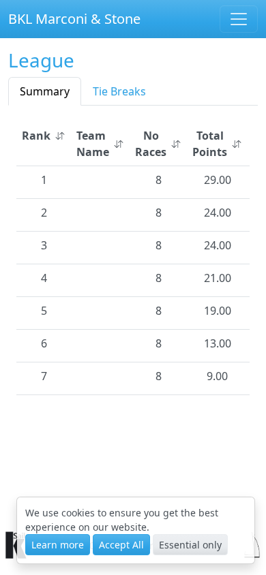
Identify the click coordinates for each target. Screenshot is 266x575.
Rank (36, 135)
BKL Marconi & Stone (74, 19)
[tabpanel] (133, 256)
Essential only (190, 544)
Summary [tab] (45, 91)
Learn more (57, 544)
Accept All (121, 544)
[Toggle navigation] (239, 19)
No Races (150, 143)
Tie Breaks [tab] (119, 91)
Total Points (209, 143)
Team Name (92, 143)
